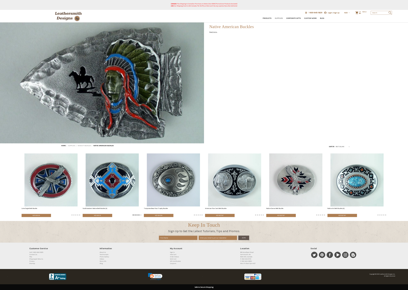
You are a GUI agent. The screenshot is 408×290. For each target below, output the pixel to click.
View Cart (173, 254)
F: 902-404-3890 (246, 261)
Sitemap (32, 263)
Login (330, 13)
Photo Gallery (104, 257)
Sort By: (332, 146)
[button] (155, 276)
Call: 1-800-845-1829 (36, 252)
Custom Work (310, 18)
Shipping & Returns (36, 259)
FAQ (30, 257)
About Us (103, 252)
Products (267, 18)
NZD (346, 13)
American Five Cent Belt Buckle (216, 208)
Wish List (173, 259)
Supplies (279, 18)
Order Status (174, 257)
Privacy (31, 261)
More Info (103, 261)
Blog (322, 18)
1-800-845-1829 (315, 12)
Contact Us (33, 254)
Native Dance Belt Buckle (275, 208)
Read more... (213, 32)
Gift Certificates (175, 261)
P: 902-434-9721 (245, 259)
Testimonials (104, 254)
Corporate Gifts (293, 18)
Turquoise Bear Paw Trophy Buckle (156, 208)
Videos (102, 259)
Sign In (172, 252)
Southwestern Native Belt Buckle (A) (95, 208)
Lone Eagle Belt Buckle (29, 208)
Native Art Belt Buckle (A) (336, 208)
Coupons (173, 263)
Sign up (336, 13)
